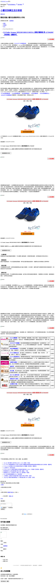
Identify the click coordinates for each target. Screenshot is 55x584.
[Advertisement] (27, 64)
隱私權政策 (35, 565)
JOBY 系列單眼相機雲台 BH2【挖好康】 (12, 474)
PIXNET (17, 565)
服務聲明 (40, 565)
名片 (4, 26)
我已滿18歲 (3, 581)
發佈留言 (3, 509)
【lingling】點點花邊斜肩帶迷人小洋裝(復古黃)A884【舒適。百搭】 (19, 477)
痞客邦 (9, 492)
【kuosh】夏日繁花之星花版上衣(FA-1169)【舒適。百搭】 (17, 463)
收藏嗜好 (11, 20)
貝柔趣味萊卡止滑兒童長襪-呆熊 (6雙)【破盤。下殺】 (16, 471)
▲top (2, 498)
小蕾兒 (2, 484)
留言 (12, 492)
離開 (8, 581)
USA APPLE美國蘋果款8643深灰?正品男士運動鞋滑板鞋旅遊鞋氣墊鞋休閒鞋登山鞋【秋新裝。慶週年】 (27, 464)
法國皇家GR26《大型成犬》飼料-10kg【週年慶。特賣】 (16, 472)
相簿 (4, 23)
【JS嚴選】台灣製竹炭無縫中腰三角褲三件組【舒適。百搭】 (17, 475)
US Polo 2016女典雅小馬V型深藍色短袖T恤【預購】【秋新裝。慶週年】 (20, 466)
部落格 (4, 25)
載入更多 (3, 501)
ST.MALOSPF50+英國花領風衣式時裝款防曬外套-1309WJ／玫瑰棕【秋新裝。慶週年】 (23, 469)
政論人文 (11, 496)
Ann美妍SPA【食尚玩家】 (9, 467)
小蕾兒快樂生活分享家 (11, 10)
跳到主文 (3, 14)
